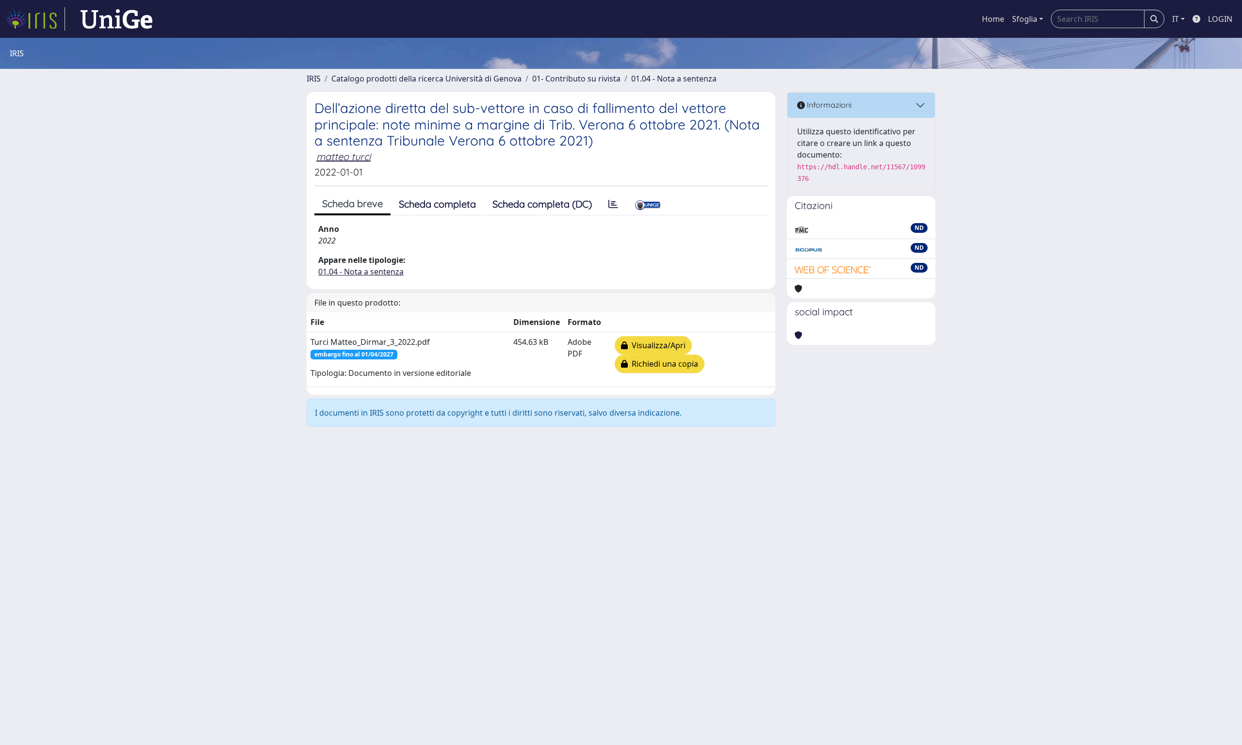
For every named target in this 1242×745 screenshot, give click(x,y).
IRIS (314, 78)
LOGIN (1220, 19)
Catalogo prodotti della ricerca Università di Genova (426, 78)
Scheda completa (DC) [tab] (542, 204)
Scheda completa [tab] (437, 204)
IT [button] (1175, 19)
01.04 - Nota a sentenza (674, 78)
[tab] (613, 204)
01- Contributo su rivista (576, 78)
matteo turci (343, 156)
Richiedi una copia (663, 363)
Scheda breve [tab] (352, 203)
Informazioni (828, 105)
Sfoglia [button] (1024, 19)
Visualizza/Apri (657, 345)
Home (993, 19)
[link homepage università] (116, 19)
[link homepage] (35, 19)
